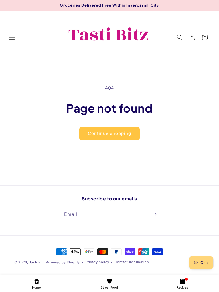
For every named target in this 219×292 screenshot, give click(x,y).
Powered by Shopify (63, 262)
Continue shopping (109, 133)
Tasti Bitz (37, 262)
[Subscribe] (154, 214)
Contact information (132, 262)
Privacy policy (97, 262)
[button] (12, 37)
